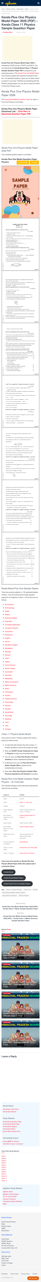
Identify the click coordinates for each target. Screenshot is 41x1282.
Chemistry (8, 621)
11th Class (6, 935)
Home (3, 9)
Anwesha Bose (7, 32)
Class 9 (3, 1174)
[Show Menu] (2, 3)
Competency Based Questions (12, 1201)
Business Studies (11, 618)
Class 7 (3, 1169)
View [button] (33, 162)
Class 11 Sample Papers (14, 889)
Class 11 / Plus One (26, 802)
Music (7, 688)
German (8, 655)
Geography (9, 648)
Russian (8, 705)
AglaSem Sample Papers (11, 1194)
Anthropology (9, 608)
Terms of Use (14, 1274)
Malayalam (9, 678)
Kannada (8, 675)
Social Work (9, 712)
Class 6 (3, 1167)
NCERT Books (6, 1243)
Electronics (9, 635)
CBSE (3, 1228)
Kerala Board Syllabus (9, 895)
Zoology (8, 729)
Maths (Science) (10, 685)
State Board (5, 1231)
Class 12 (4, 1181)
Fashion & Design (7, 1263)
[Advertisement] (17, 48)
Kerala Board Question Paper (12, 1122)
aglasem (10, 3)
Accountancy (9, 604)
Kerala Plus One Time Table (28, 847)
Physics (7, 695)
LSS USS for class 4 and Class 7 (13, 1144)
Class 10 (4, 1176)
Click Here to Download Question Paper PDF (16, 112)
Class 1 (3, 1156)
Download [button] (22, 162)
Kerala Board (24, 842)
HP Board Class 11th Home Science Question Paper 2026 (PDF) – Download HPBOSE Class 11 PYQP (18, 1013)
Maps (4, 1204)
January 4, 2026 (20, 32)
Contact (35, 1274)
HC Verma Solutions (7, 1246)
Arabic (7, 611)
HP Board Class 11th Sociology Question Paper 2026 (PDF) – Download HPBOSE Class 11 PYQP (18, 955)
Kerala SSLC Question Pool (11, 1131)
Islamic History (10, 668)
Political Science (11, 699)
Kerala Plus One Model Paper (28, 73)
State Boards (20, 9)
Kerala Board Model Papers (13, 878)
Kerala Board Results (9, 1112)
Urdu (6, 725)
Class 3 (3, 1161)
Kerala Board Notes (9, 1129)
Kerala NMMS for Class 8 (11, 1141)
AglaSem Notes (8, 1192)
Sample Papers (24, 895)
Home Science (10, 665)
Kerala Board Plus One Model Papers (17, 884)
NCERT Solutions (6, 1241)
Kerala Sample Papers (27, 827)
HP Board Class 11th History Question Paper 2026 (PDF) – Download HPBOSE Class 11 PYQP (20, 984)
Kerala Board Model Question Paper (17, 99)
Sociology (8, 715)
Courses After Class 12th (9, 1248)
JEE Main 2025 (6, 1256)
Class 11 (4, 1178)
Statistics (8, 719)
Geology (8, 651)
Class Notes (5, 1239)
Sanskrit (8, 709)
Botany (7, 614)
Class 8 (3, 1172)
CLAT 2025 (5, 1261)
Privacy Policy (25, 1274)
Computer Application (12, 624)
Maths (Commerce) (11, 682)
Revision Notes (6, 1226)
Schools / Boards (10, 9)
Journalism (9, 672)
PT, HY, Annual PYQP (10, 1196)
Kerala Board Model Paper (11, 1124)
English (7, 638)
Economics (9, 631)
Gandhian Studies (11, 645)
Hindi (7, 658)
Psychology (9, 702)
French (7, 641)
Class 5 (3, 1165)
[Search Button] (39, 3)
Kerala (26, 9)
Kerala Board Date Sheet (11, 1109)
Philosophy (9, 692)
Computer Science (11, 628)
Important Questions (9, 1199)
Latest (3, 1265)
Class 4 (3, 1163)
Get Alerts (34, 1278)
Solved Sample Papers (8, 1222)
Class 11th (27, 889)
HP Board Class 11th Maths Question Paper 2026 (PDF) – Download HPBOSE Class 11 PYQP (20, 1042)
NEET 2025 (5, 1258)
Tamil (7, 722)
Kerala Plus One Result (27, 853)
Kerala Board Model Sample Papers (13, 892)
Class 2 (3, 1158)
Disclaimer (4, 1274)
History (7, 662)
